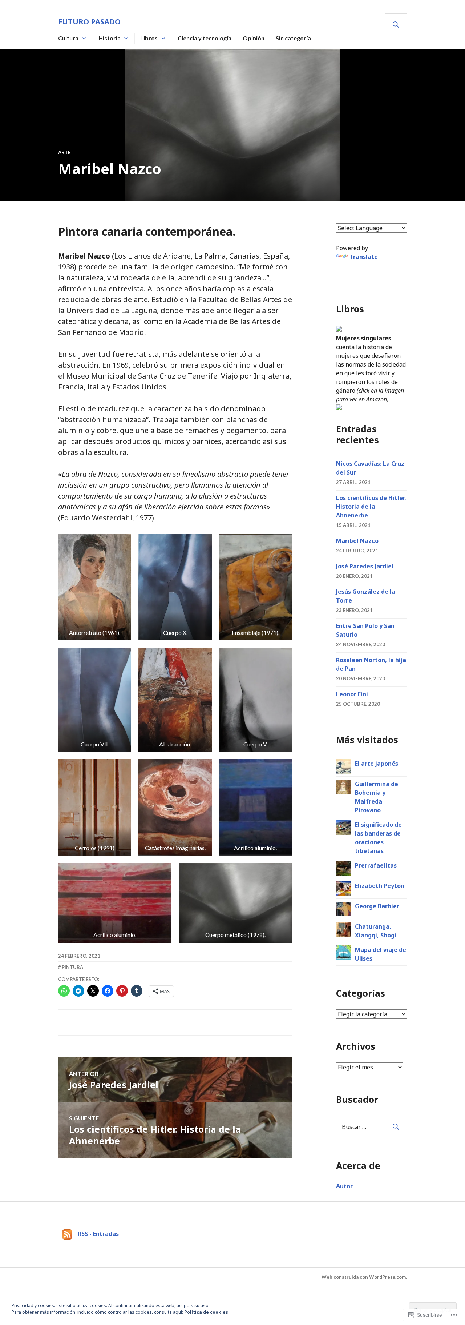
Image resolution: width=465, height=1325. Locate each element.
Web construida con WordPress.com (364, 1277)
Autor (344, 1186)
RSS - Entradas (98, 1234)
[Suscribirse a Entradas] (67, 1234)
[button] (94, 587)
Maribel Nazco (357, 541)
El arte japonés (376, 764)
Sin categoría (293, 38)
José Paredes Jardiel (364, 566)
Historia (109, 38)
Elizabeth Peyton (379, 886)
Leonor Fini (352, 694)
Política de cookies (206, 1312)
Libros (149, 38)
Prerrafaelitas (376, 865)
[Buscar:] (371, 1127)
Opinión (253, 38)
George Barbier (377, 906)
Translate (363, 257)
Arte (64, 152)
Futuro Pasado (89, 22)
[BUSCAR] (396, 24)
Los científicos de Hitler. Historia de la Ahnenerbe (371, 506)
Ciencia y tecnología (204, 38)
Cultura (68, 38)
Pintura (72, 967)
